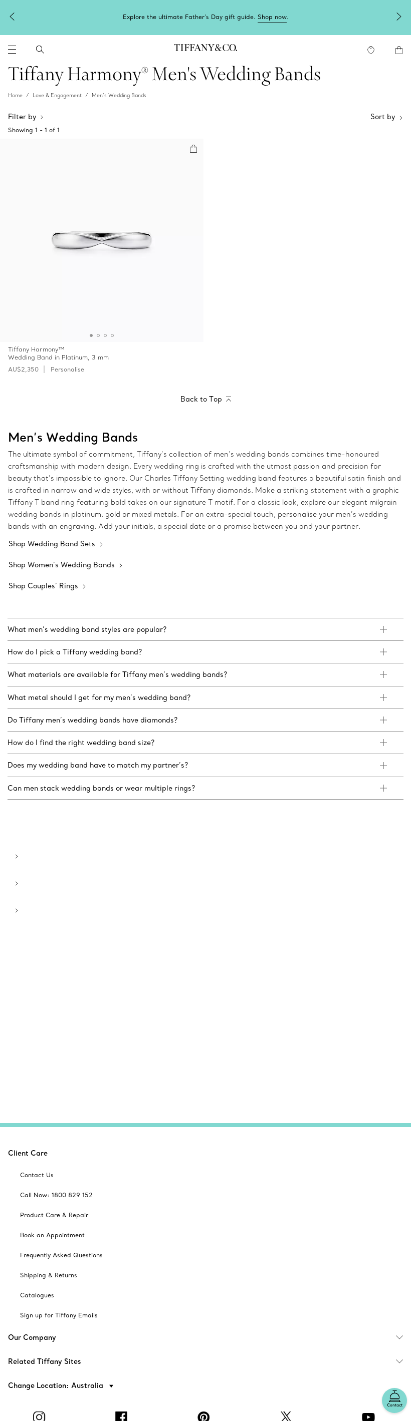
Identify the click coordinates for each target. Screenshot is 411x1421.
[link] (205, 629)
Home (15, 95)
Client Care (28, 1153)
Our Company (32, 1337)
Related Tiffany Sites (44, 1361)
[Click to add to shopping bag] (193, 149)
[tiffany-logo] (205, 49)
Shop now (272, 17)
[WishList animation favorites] (371, 50)
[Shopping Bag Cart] (399, 50)
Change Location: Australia (56, 1385)
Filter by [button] (22, 116)
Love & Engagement (57, 95)
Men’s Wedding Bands (119, 95)
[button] (12, 50)
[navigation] (12, 50)
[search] (40, 50)
